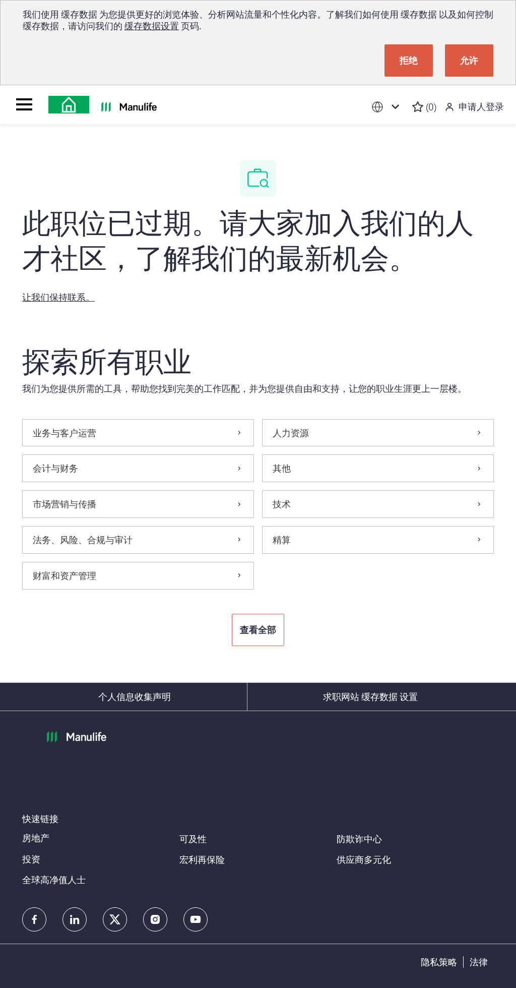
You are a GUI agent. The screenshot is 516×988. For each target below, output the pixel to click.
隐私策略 (439, 962)
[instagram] (155, 919)
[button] (258, 630)
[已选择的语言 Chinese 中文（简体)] (387, 107)
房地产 (35, 838)
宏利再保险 (202, 859)
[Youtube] (195, 919)
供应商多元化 (364, 859)
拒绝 (409, 60)
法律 (479, 962)
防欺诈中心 (359, 839)
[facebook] (34, 919)
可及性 (193, 839)
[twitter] (115, 919)
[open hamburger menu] (24, 104)
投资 (31, 859)
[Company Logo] (68, 104)
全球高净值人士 (54, 880)
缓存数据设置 (151, 26)
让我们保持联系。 (58, 297)
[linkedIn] (74, 919)
